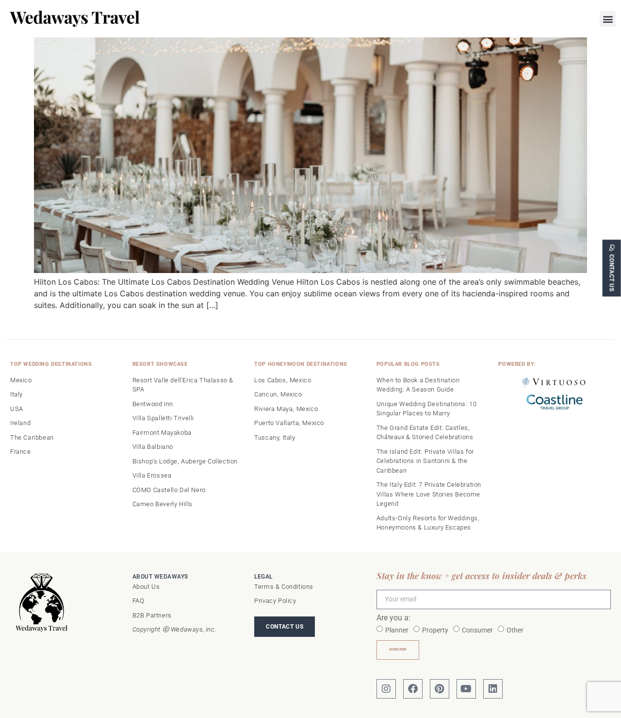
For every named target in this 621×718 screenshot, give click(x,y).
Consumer (477, 629)
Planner (397, 629)
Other (515, 629)
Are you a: (393, 618)
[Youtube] (466, 689)
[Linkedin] (493, 689)
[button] (608, 19)
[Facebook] (413, 689)
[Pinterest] (439, 689)
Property (435, 629)
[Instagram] (386, 689)
